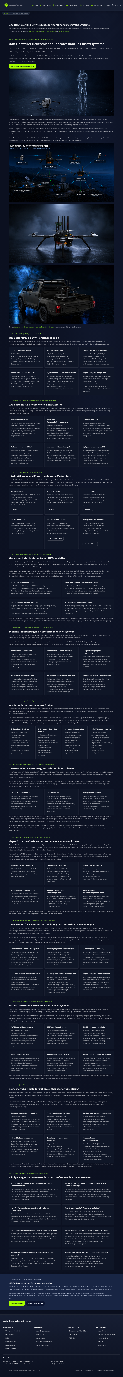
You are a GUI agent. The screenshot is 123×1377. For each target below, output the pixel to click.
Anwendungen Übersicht (43, 1331)
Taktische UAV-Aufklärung (44, 1342)
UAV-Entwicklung (34, 31)
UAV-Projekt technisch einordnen (22, 66)
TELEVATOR (73, 1334)
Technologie (102, 1331)
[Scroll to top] (118, 1372)
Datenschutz (89, 1370)
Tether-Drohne (40, 1338)
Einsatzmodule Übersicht (77, 1331)
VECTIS (7, 1338)
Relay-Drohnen (64, 31)
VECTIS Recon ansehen (56, 510)
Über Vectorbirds (103, 1338)
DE (115, 5)
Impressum (78, 1370)
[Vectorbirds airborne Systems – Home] (14, 5)
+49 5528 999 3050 (57, 1361)
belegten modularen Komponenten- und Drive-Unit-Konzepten (35, 327)
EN (120, 5)
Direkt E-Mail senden (35, 1303)
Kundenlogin (102, 1345)
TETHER (72, 1338)
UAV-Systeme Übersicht (12, 1331)
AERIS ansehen (17, 510)
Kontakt (100, 1342)
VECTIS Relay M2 (10, 1345)
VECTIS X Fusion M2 (11, 1349)
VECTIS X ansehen (18, 544)
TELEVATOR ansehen (55, 538)
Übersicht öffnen (90, 544)
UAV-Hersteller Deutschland (106, 1334)
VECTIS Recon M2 (10, 1342)
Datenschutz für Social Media (105, 1370)
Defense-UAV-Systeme (48, 31)
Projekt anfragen (17, 1303)
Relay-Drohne (40, 1334)
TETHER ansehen (54, 544)
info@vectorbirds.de (57, 1364)
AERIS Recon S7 (9, 1334)
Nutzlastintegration (42, 1345)
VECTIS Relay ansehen (91, 510)
